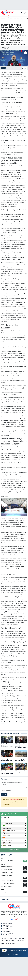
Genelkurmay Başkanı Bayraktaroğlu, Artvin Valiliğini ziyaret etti (6, 759)
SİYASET (3, 18)
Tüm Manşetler (6, 931)
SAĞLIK (4, 941)
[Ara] (23, 13)
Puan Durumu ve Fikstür (8, 930)
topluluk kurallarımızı (14, 799)
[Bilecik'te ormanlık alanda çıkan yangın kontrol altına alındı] (21, 753)
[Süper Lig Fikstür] (26, 855)
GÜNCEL (9, 18)
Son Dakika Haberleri (8, 933)
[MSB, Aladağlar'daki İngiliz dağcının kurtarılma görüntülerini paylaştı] (21, 739)
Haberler (3, 22)
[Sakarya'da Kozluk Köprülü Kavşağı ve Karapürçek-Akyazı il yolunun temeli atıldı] (14, 58)
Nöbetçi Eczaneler (7, 923)
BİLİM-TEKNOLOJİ (20, 940)
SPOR (22, 18)
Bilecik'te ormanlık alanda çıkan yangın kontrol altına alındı (20, 759)
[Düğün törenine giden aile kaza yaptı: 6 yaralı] (21, 766)
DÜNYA (12, 940)
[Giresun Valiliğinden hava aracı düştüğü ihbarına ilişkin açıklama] (7, 766)
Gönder (4, 794)
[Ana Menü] (25, 13)
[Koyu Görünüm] (21, 13)
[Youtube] (16, 919)
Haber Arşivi (6, 934)
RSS (5, 950)
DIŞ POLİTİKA (5, 940)
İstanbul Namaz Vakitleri (8, 926)
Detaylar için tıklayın (14, 849)
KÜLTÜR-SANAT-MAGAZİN (8, 943)
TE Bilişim (17, 954)
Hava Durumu (6, 925)
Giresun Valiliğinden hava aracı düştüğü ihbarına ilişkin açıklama (7, 772)
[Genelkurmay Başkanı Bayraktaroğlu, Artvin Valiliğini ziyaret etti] (7, 753)
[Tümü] (26, 899)
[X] (14, 919)
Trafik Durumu (6, 928)
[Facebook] (11, 919)
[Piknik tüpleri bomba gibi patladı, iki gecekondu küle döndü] (7, 739)
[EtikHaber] (7, 13)
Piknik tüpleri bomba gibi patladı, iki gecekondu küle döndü (7, 745)
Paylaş (4, 68)
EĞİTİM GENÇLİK (11, 941)
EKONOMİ (16, 18)
